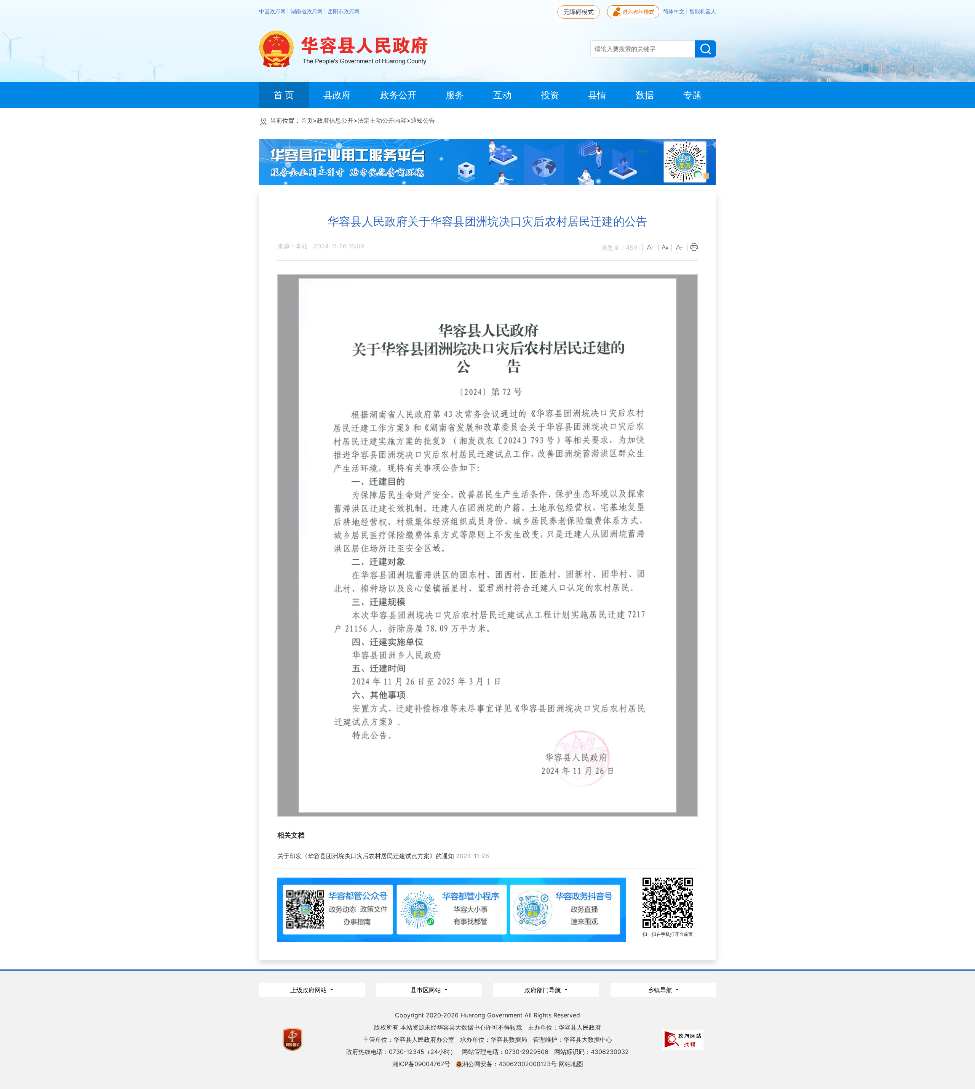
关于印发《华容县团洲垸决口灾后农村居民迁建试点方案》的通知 (365, 856)
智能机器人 (702, 11)
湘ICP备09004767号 (421, 1064)
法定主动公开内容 (382, 120)
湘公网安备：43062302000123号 (509, 1064)
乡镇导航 (661, 990)
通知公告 (423, 120)
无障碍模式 (578, 12)
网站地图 (571, 1064)
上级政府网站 (309, 990)
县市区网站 (427, 990)
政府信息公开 (335, 120)
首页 (306, 120)
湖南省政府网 (307, 11)
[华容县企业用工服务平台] (487, 161)
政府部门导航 (543, 990)
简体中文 (674, 11)
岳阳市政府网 (344, 11)
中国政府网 (273, 11)
